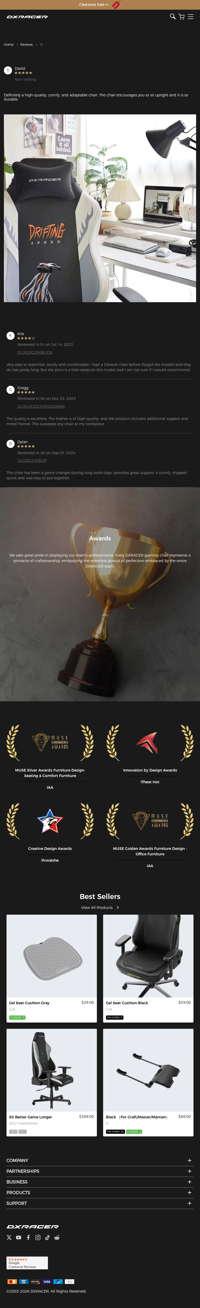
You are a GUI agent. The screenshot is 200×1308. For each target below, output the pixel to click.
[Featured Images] (100, 208)
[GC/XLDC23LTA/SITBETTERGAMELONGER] (52, 1070)
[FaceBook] (30, 1238)
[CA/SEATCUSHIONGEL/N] (148, 956)
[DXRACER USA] (88, 17)
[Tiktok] (49, 1238)
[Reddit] (59, 1238)
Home (9, 44)
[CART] (181, 17)
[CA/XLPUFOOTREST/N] (148, 1070)
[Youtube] (21, 1238)
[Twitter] (11, 1238)
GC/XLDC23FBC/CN (34, 352)
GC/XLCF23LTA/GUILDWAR (41, 406)
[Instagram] (40, 1238)
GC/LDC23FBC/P (32, 460)
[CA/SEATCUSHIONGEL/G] (52, 956)
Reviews (26, 44)
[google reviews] (27, 1262)
